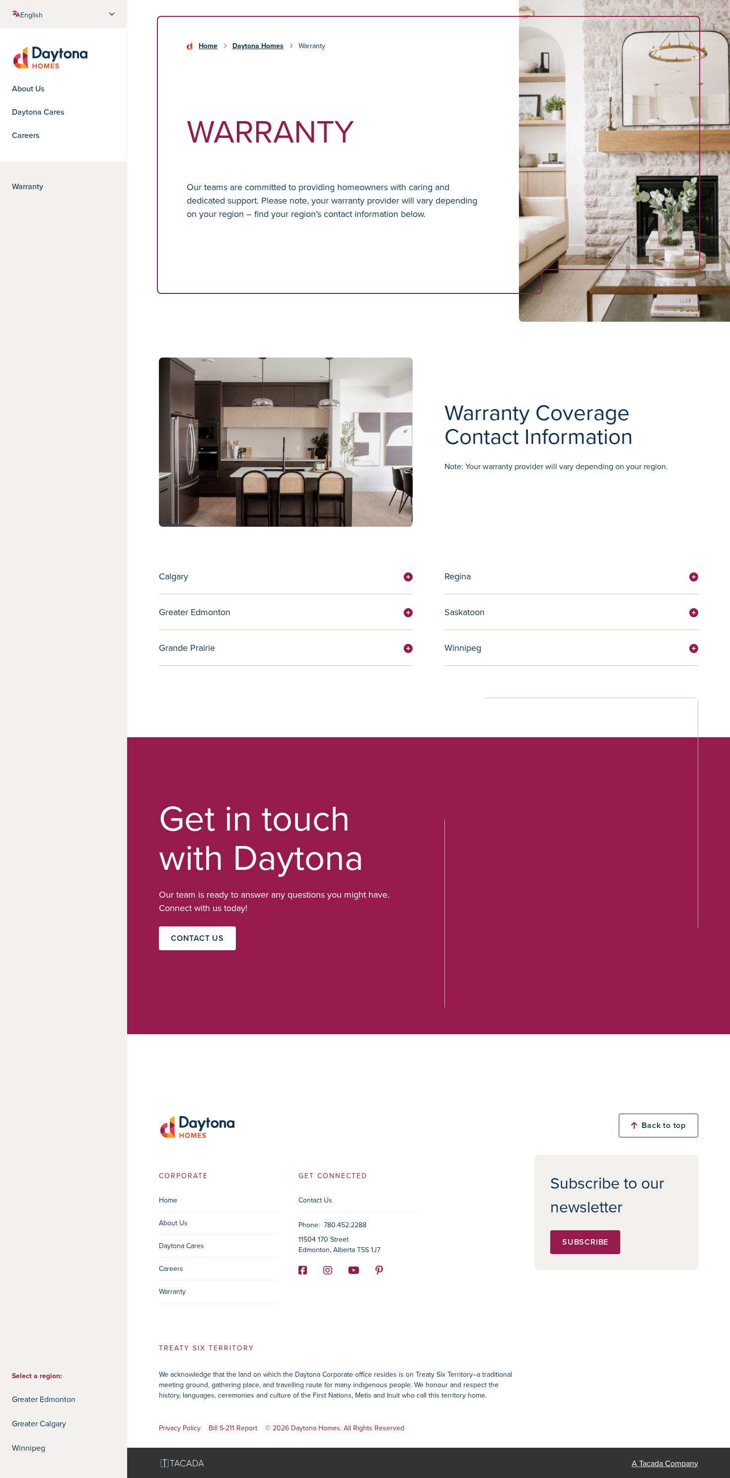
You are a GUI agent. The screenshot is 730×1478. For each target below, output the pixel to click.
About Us (28, 88)
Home (208, 45)
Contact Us (315, 1200)
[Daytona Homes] (49, 57)
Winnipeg (28, 1447)
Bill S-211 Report (233, 1428)
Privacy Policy (180, 1428)
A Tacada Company (665, 1463)
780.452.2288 (345, 1225)
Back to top (664, 1125)
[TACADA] (182, 1463)
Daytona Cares (38, 112)
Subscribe (585, 1242)
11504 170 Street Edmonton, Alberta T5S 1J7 (339, 1244)
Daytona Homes (258, 45)
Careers (25, 135)
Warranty (27, 186)
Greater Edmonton (43, 1399)
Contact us (197, 938)
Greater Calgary (39, 1423)
